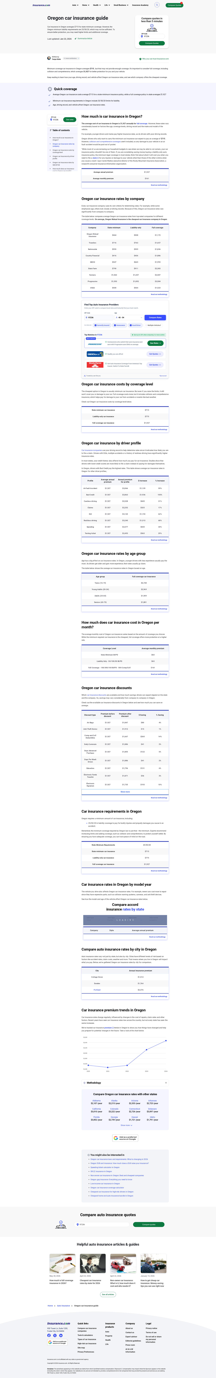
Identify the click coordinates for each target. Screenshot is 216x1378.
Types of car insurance (87, 1339)
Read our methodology (159, 185)
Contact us (130, 1332)
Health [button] (95, 5)
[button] (157, 4)
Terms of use (151, 1332)
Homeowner (120, 325)
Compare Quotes (174, 5)
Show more (125, 792)
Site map (81, 1348)
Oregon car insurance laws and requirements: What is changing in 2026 (119, 1159)
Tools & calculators (85, 1335)
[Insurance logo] (41, 5)
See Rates (154, 343)
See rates (69, 120)
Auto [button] (74, 5)
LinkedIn (61, 1335)
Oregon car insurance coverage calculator (107, 1188)
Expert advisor (131, 1337)
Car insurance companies (92, 450)
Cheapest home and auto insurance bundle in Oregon (112, 1196)
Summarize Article (84, 39)
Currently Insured (103, 325)
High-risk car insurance (87, 1343)
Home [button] (84, 5)
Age (116, 313)
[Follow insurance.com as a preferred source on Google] (125, 1138)
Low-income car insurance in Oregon (105, 1184)
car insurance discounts (96, 695)
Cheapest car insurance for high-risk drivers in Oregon (112, 1192)
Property (108, 1336)
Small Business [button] (120, 5)
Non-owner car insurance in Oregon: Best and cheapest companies (117, 1175)
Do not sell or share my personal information (153, 1339)
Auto (107, 1332)
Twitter (55, 1335)
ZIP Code (87, 313)
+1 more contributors (70, 58)
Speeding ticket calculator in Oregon (105, 1167)
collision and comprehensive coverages (105, 142)
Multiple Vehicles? (154, 325)
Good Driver (136, 325)
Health (108, 1340)
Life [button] (106, 5)
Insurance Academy (140, 5)
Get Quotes (153, 354)
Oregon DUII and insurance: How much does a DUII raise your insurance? (120, 1163)
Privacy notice (151, 1328)
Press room (130, 1345)
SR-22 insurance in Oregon (101, 1171)
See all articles (108, 1294)
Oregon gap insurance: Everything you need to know (111, 1179)
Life (106, 1344)
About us (129, 1328)
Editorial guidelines (133, 1341)
